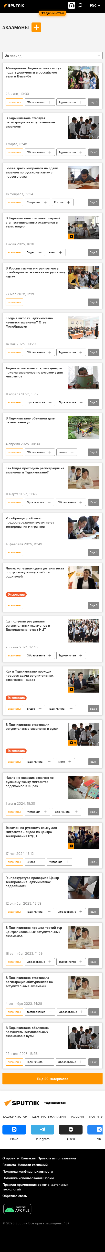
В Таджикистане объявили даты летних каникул (30, 420)
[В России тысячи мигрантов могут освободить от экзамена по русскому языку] (83, 277)
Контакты (28, 1158)
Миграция (33, 202)
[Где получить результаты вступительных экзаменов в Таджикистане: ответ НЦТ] (83, 630)
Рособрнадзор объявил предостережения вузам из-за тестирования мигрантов (30, 522)
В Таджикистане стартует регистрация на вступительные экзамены (30, 122)
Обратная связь (14, 1196)
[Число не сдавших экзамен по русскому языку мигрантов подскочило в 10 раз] (83, 787)
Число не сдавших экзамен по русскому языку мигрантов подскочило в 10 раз (30, 782)
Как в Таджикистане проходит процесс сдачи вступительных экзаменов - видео (29, 675)
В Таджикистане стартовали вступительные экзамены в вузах (32, 727)
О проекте (10, 1158)
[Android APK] (17, 1209)
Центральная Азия (49, 1116)
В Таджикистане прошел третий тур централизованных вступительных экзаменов (34, 932)
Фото (61, 761)
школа (63, 452)
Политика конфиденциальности (27, 1171)
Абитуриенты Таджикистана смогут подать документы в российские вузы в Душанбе (33, 72)
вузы (52, 252)
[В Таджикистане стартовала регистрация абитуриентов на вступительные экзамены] (83, 987)
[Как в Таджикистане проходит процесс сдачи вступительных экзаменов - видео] (83, 681)
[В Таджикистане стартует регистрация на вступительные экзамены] (83, 127)
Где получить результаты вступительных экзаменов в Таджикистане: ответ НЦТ (28, 625)
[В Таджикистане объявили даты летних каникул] (83, 427)
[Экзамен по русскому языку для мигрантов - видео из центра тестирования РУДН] (83, 837)
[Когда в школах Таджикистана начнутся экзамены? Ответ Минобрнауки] (83, 327)
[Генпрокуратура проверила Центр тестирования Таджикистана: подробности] (83, 887)
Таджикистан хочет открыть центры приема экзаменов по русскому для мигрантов (34, 372)
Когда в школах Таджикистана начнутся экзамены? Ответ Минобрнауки (29, 322)
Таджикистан (67, 102)
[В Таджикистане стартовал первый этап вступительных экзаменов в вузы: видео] (83, 227)
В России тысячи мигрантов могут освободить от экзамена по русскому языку (35, 272)
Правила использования (57, 1158)
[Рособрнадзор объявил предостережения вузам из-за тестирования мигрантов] (83, 527)
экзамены (15, 27)
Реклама (9, 1165)
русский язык (36, 402)
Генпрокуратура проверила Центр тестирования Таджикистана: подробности (32, 882)
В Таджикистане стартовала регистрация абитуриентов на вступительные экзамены (29, 982)
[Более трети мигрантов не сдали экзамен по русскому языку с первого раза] (83, 177)
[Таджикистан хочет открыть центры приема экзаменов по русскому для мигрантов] (83, 377)
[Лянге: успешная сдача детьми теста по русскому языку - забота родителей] (83, 577)
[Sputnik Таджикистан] (14, 7)
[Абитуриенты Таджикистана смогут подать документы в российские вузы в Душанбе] (83, 77)
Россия (58, 202)
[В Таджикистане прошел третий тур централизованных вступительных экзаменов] (83, 937)
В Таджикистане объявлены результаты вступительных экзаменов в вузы (27, 1032)
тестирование (36, 1012)
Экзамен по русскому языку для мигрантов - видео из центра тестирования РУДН (31, 832)
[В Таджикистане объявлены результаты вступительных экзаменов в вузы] (83, 1037)
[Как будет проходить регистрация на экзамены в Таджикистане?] (83, 477)
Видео (31, 252)
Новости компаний (33, 1165)
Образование (36, 102)
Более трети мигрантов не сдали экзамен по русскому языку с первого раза (32, 172)
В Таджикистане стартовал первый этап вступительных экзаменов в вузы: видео (33, 222)
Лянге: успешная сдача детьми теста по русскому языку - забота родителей (35, 572)
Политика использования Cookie (28, 1178)
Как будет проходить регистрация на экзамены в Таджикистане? (35, 470)
